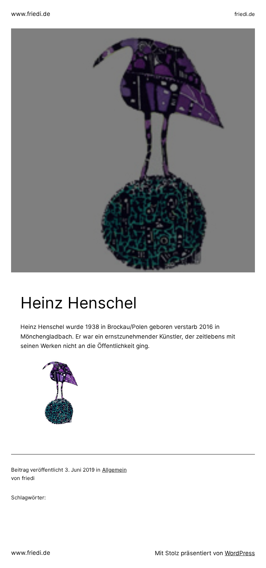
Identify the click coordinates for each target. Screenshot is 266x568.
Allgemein (114, 469)
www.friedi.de (30, 13)
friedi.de (244, 14)
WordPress (240, 553)
